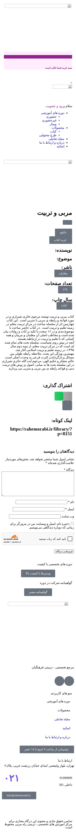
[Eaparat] (69, 681)
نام (71, 502)
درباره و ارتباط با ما (51, 142)
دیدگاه (69, 469)
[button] (67, 222)
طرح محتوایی (48, 135)
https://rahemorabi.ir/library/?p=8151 (41, 431)
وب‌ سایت (67, 516)
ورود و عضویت (55, 106)
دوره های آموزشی (52, 113)
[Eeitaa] (59, 681)
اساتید (60, 146)
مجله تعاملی (56, 138)
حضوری (51, 116)
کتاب (53, 131)
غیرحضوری (49, 120)
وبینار (53, 124)
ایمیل (69, 509)
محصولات (58, 127)
